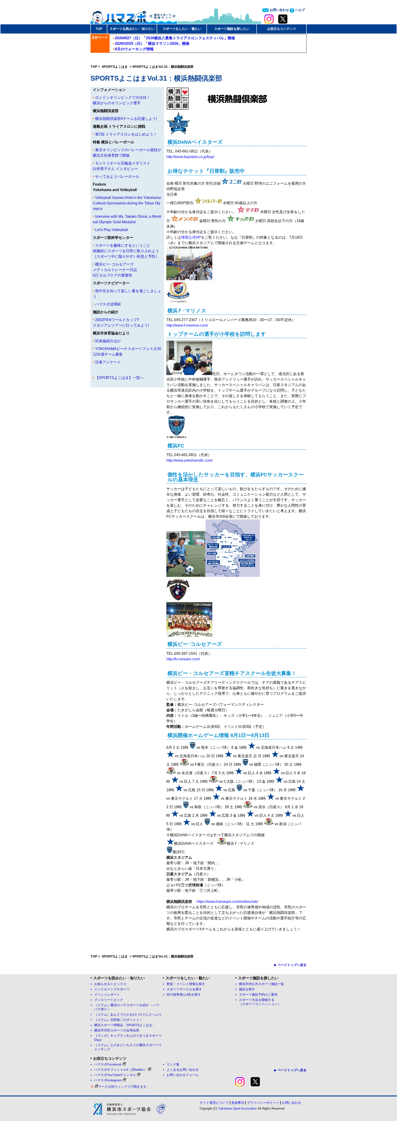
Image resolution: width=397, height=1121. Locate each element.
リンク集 (173, 1064)
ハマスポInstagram (108, 1080)
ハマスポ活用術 (108, 304)
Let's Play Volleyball (111, 230)
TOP (99, 29)
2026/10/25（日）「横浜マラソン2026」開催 (152, 43)
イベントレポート (107, 994)
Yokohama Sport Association (237, 1108)
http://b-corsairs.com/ (183, 659)
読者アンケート (108, 362)
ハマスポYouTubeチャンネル (115, 1075)
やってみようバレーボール (117, 176)
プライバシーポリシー (263, 1102)
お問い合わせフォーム (183, 1075)
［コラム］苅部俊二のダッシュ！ (118, 1020)
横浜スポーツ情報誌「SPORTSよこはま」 (125, 1025)
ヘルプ (299, 10)
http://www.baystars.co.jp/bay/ (190, 157)
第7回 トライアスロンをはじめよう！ (126, 134)
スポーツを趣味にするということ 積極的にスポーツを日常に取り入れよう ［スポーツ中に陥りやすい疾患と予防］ (126, 250)
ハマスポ (134, 16)
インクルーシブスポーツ (112, 989)
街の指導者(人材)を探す (184, 994)
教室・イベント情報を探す (186, 984)
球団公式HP (191, 237)
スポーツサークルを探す (184, 989)
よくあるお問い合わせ (183, 1069)
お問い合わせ (279, 10)
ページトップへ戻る (292, 965)
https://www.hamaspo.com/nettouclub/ (227, 902)
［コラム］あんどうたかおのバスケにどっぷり (128, 1014)
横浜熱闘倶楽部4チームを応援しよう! (126, 119)
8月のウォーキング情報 (134, 49)
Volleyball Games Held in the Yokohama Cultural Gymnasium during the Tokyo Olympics (127, 203)
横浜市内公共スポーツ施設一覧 (261, 984)
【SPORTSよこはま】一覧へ (119, 378)
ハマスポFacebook (108, 1064)
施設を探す (247, 989)
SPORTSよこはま (115, 66)
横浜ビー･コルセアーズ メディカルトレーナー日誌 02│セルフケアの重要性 (115, 269)
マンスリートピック (108, 1000)
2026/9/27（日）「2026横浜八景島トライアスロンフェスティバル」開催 (175, 38)
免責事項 (237, 1102)
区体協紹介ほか (108, 341)
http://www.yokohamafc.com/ (189, 460)
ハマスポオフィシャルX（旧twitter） (120, 1069)
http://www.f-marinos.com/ (187, 325)
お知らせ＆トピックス (110, 984)
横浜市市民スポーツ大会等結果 (116, 1030)
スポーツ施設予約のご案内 (258, 994)
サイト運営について (214, 1102)
